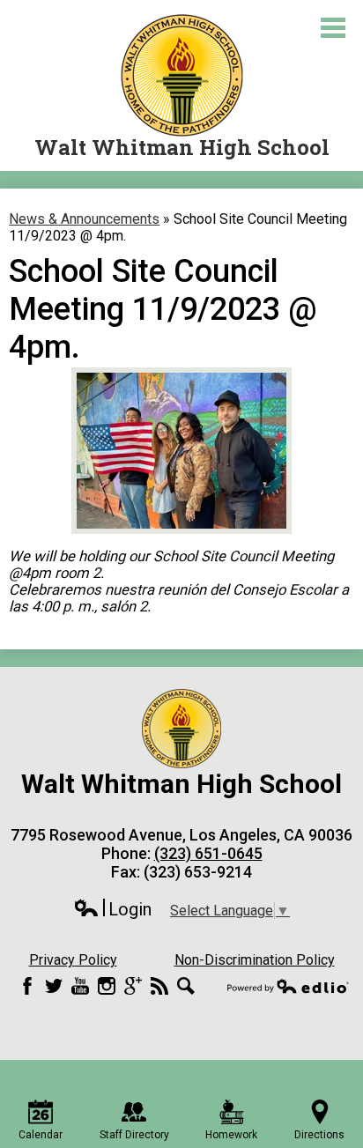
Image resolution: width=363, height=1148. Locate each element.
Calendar (41, 1135)
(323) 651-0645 (208, 853)
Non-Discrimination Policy (254, 960)
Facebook (27, 986)
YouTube (80, 986)
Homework (231, 1135)
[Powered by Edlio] (288, 986)
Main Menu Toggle (333, 28)
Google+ (133, 986)
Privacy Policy (73, 960)
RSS (159, 986)
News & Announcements (84, 219)
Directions (319, 1135)
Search (186, 986)
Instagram (106, 986)
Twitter (54, 986)
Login (112, 910)
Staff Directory (134, 1135)
